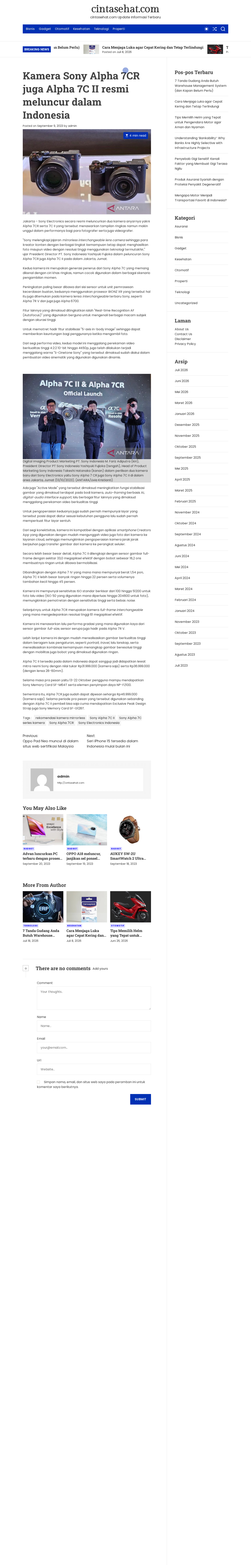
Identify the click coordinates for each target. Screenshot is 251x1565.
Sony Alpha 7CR (61, 723)
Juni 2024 (182, 556)
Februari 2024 (185, 600)
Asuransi (181, 226)
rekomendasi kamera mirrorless (60, 718)
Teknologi (101, 29)
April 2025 (182, 479)
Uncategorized (186, 303)
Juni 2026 (182, 381)
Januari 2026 (184, 414)
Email (41, 1038)
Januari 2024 (185, 611)
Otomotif (62, 29)
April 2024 (182, 578)
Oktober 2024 (185, 523)
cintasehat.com (125, 9)
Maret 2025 (183, 490)
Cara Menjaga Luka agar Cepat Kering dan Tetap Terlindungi (116, 47)
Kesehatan (81, 29)
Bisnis (30, 29)
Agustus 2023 (185, 654)
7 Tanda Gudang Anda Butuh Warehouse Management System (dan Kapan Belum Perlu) (200, 86)
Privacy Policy (185, 344)
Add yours (100, 968)
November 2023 (187, 622)
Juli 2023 (181, 665)
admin (72, 126)
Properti (119, 29)
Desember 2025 (187, 425)
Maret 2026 (183, 403)
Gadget (45, 29)
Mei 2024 (181, 567)
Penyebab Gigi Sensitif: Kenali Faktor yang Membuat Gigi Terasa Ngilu (201, 164)
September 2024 (188, 534)
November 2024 (187, 512)
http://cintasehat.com (70, 782)
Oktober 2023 (185, 632)
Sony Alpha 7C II (102, 718)
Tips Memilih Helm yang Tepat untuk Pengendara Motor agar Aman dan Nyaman (198, 122)
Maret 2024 (184, 589)
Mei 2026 (181, 392)
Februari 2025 (185, 501)
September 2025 (188, 457)
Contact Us (183, 334)
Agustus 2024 (185, 545)
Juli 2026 (181, 370)
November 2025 (187, 435)
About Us (182, 329)
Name (41, 1017)
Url (39, 1060)
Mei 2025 (181, 468)
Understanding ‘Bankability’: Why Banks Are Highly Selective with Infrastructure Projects (200, 143)
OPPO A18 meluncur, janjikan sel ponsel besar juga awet (83, 858)
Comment (45, 983)
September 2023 (188, 643)
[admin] (42, 779)
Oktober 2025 (185, 446)
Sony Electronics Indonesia (98, 723)
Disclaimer (183, 339)
